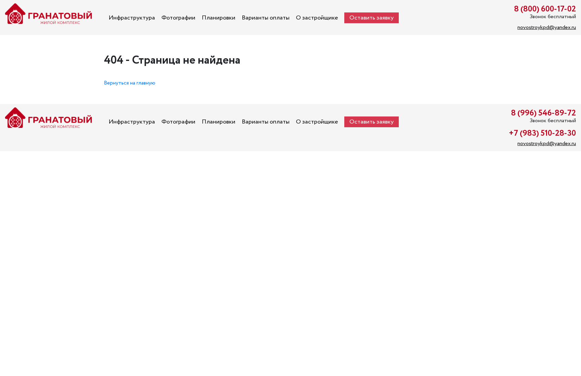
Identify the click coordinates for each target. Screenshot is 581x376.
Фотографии (178, 17)
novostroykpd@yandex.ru (546, 27)
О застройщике (317, 17)
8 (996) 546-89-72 (543, 113)
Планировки (218, 17)
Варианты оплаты (265, 17)
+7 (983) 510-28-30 (542, 133)
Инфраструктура (132, 17)
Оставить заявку (371, 17)
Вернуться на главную (129, 83)
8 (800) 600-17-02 (545, 9)
